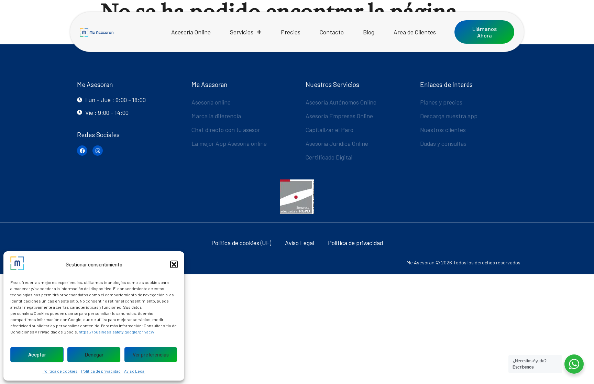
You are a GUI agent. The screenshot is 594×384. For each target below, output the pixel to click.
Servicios (241, 32)
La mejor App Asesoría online (229, 143)
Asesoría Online (191, 32)
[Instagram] (97, 150)
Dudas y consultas (443, 143)
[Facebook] (82, 150)
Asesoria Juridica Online (337, 143)
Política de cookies (60, 371)
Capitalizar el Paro (329, 129)
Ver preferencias (151, 354)
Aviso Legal (134, 371)
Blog (368, 32)
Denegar (94, 354)
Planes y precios (441, 102)
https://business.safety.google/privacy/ (117, 331)
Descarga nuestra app (448, 116)
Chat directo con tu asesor (225, 129)
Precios (290, 32)
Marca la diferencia (216, 116)
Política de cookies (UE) (241, 242)
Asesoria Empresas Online (339, 116)
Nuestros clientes (443, 129)
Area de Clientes (415, 32)
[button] (173, 264)
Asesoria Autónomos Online (341, 102)
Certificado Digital (329, 157)
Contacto (332, 32)
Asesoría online (211, 102)
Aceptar (37, 354)
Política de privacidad (101, 371)
